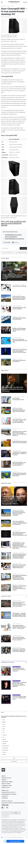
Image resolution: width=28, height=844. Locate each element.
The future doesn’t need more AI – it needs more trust (19, 698)
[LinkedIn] (9, 36)
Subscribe (23, 248)
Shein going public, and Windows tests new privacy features (19, 464)
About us (5, 790)
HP (3, 730)
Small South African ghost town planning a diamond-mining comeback (19, 513)
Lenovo (5, 735)
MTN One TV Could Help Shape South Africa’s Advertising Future (19, 566)
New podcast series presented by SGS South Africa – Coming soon (19, 627)
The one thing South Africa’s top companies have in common (19, 638)
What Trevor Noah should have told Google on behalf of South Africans (20, 351)
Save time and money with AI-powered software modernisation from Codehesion (19, 604)
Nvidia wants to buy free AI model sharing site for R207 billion (19, 474)
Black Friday (16, 612)
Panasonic (5, 741)
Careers (5, 798)
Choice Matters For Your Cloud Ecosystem (19, 308)
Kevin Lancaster (6, 16)
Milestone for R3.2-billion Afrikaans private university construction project (19, 588)
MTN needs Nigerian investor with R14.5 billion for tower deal (20, 523)
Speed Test (6, 787)
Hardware (4, 6)
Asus (4, 726)
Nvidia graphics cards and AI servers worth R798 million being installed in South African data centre (20, 545)
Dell (4, 728)
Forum (4, 779)
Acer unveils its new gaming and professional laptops (13, 223)
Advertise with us (8, 792)
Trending (15, 461)
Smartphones (16, 284)
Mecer (4, 739)
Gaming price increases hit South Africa (19, 318)
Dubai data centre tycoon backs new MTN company (20, 442)
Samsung (5, 748)
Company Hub (7, 785)
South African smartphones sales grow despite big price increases (12, 389)
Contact (5, 796)
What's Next (6, 783)
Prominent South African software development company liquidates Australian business (20, 556)
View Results (14, 761)
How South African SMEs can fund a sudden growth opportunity (19, 421)
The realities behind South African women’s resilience (19, 670)
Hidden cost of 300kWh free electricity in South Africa (19, 330)
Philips (4, 743)
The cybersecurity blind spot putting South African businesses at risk (20, 534)
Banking (4, 273)
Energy (14, 295)
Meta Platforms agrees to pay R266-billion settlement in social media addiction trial (20, 577)
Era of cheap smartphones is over (18, 399)
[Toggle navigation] (2, 2)
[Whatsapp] (9, 813)
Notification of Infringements (13, 803)
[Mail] (15, 36)
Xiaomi (4, 752)
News (4, 776)
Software (15, 552)
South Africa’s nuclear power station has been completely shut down (19, 298)
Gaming (14, 316)
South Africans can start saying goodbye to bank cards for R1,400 (14, 277)
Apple (4, 722)
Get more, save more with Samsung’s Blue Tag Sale (20, 341)
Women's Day (16, 666)
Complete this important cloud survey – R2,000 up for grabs (20, 453)
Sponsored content (9, 794)
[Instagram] (19, 813)
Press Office (6, 778)
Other (4, 754)
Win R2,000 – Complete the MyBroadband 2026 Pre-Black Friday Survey (19, 615)
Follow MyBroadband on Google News (14, 238)
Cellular (15, 358)
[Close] (26, 837)
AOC (4, 719)
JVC (4, 732)
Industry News (17, 305)
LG (3, 737)
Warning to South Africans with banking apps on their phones (19, 410)
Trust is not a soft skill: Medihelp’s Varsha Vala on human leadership (19, 650)
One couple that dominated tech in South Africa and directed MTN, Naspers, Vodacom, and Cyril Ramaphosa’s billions (12, 500)
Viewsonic (5, 750)
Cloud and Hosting (18, 428)
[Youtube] (16, 813)
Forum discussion (20, 252)
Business (4, 494)
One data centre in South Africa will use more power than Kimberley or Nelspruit (20, 433)
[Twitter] (5, 36)
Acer (4, 724)
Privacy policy (7, 801)
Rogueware (6, 745)
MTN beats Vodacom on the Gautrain (19, 361)
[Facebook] (3, 813)
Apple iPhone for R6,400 (19, 286)
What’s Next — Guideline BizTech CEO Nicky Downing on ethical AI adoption (19, 684)
